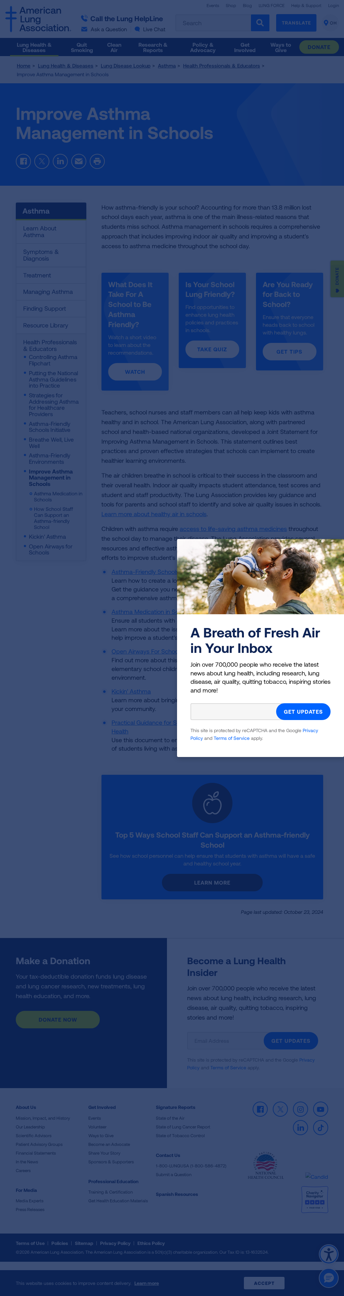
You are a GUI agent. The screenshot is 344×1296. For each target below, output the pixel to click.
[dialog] (172, 648)
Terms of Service (232, 738)
